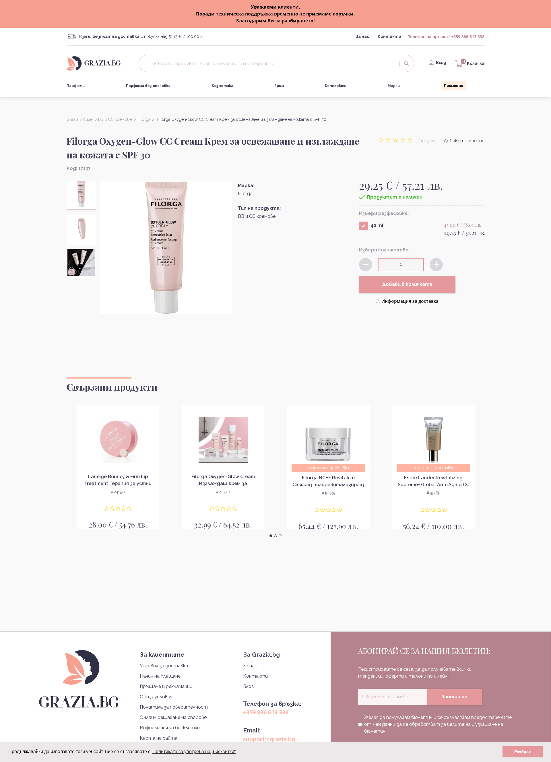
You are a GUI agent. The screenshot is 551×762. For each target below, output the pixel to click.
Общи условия (156, 696)
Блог (248, 686)
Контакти (389, 36)
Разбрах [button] (522, 751)
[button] (271, 535)
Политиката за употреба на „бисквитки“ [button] (194, 751)
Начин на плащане (160, 676)
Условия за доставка (164, 665)
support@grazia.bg (269, 739)
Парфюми (76, 86)
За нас (362, 36)
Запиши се (454, 696)
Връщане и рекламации (166, 686)
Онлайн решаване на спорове (173, 717)
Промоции (453, 86)
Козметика (222, 86)
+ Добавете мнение (462, 141)
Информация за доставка (410, 301)
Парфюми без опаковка (148, 86)
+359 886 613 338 (467, 36)
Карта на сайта (158, 738)
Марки (394, 86)
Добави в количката (407, 284)
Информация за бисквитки (170, 727)
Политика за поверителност (174, 707)
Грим (279, 86)
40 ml (376, 225)
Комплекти (335, 86)
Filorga (245, 193)
